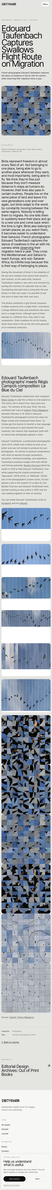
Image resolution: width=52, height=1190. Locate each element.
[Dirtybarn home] (8, 4)
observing (26, 248)
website (23, 503)
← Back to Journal (10, 1042)
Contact (5, 1151)
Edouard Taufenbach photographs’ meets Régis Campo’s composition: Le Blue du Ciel (21, 150)
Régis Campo (7, 400)
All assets (5, 1125)
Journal (4, 1133)
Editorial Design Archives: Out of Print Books (26, 1070)
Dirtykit (4, 1129)
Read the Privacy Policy (12, 1185)
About (4, 1146)
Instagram (6, 503)
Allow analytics (14, 1179)
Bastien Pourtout (32, 465)
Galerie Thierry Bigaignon (36, 410)
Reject (37, 1179)
